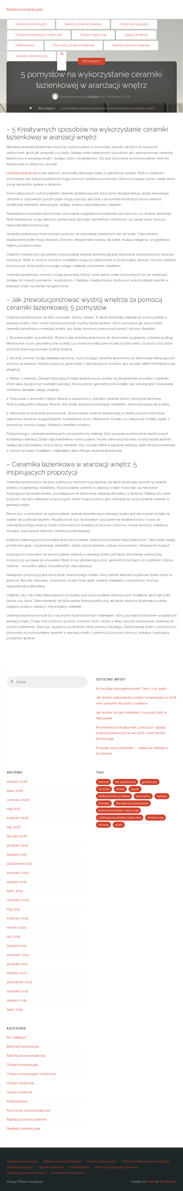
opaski (135, 789)
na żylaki (104, 789)
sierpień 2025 (17, 882)
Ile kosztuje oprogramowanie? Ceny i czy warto (131, 688)
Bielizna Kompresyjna (23, 1046)
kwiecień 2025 (17, 918)
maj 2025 (13, 909)
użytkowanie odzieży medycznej (119, 817)
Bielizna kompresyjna (24, 9)
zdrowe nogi (155, 817)
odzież (120, 789)
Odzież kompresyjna (22, 1065)
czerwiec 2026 (18, 800)
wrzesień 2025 (18, 873)
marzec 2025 (16, 927)
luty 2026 (14, 827)
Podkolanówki (17, 1101)
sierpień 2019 (17, 1000)
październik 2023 (19, 982)
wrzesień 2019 (17, 991)
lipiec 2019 (15, 1009)
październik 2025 (19, 863)
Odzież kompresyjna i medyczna (31, 1074)
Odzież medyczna (20, 1083)
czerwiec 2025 (18, 900)
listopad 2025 (17, 854)
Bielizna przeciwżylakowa (26, 1055)
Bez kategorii (46, 108)
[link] (61, 54)
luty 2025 (13, 936)
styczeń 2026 (17, 836)
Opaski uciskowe (20, 1092)
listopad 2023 (17, 973)
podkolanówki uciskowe (114, 796)
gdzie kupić (149, 782)
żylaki (119, 824)
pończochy (143, 796)
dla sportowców (125, 782)
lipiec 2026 (15, 791)
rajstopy (162, 796)
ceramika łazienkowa (21, 173)
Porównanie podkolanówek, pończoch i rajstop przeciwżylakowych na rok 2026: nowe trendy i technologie (131, 733)
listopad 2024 (17, 945)
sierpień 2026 (17, 781)
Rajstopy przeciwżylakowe (27, 1119)
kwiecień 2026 (18, 818)
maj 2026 (13, 809)
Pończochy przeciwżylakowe (28, 1110)
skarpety (104, 803)
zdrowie (103, 824)
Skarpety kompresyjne (23, 1128)
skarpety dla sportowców (132, 803)
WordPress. (168, 1181)
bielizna (103, 782)
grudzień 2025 (17, 845)
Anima (150, 1181)
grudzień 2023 (17, 964)
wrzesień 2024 (18, 955)
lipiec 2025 (15, 891)
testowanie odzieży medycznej (118, 810)
